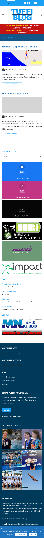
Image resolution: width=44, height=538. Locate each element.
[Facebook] (25, 3)
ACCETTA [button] (33, 534)
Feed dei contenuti (8, 377)
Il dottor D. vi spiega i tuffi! (15, 93)
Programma (34, 25)
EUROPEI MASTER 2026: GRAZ (16, 30)
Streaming (27, 28)
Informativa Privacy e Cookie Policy (14, 519)
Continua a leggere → (11, 84)
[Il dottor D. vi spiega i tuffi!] (22, 105)
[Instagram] (35, 3)
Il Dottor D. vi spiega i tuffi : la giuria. (19, 46)
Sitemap (5, 384)
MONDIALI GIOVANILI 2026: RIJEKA (16, 25)
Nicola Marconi (10, 69)
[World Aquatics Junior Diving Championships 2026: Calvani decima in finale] (32, 460)
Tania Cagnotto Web (9, 292)
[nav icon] (3, 15)
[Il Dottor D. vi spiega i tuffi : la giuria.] (22, 58)
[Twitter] (28, 3)
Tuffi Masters (6, 299)
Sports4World (7, 307)
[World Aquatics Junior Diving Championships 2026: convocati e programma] (12, 480)
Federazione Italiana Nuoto (11, 284)
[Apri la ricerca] (41, 15)
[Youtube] (32, 3)
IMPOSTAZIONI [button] (21, 534)
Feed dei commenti (8, 380)
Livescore (16, 28)
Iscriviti (6, 410)
